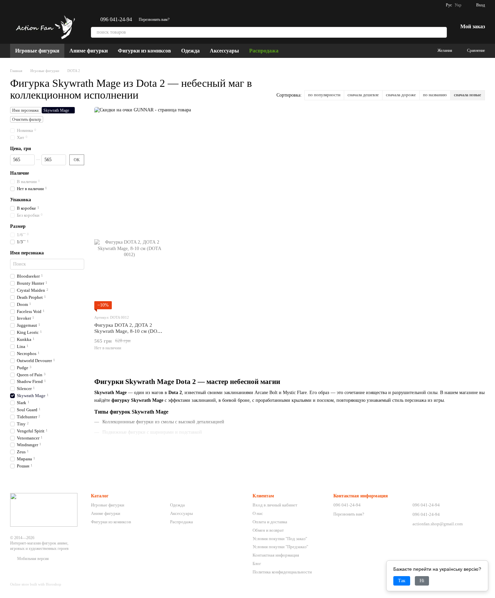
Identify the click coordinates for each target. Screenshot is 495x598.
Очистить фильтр (26, 119)
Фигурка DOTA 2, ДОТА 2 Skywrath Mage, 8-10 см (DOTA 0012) (128, 331)
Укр (458, 5)
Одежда (190, 51)
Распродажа (263, 51)
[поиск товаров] (441, 32)
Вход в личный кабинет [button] (275, 504)
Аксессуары (224, 51)
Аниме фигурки (88, 51)
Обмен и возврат (268, 530)
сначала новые (467, 94)
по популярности (324, 94)
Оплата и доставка (270, 521)
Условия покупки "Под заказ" (280, 538)
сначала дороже (401, 94)
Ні (422, 580)
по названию (435, 94)
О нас (258, 513)
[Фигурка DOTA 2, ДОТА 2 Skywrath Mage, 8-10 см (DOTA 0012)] (129, 274)
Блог (257, 563)
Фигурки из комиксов (144, 51)
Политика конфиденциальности (282, 571)
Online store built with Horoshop (35, 584)
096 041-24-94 (116, 19)
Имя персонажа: (25, 110)
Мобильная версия (32, 558)
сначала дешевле (363, 94)
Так (401, 580)
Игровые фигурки (37, 51)
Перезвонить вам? (154, 19)
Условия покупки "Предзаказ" (280, 546)
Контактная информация (276, 555)
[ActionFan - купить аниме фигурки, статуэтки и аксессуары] (43, 509)
